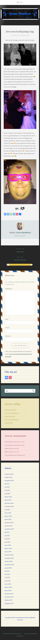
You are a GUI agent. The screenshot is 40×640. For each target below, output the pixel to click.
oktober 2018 (8, 561)
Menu (21, 2)
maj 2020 (7, 509)
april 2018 (7, 581)
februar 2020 (8, 516)
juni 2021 (7, 487)
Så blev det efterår (10, 416)
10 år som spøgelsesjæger (12, 419)
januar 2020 (8, 519)
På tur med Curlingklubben (12, 413)
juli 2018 (7, 571)
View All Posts (20, 236)
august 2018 (8, 568)
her (15, 87)
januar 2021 (8, 500)
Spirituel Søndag (20, 258)
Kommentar (9, 289)
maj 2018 (7, 577)
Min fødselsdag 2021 (10, 410)
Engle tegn (20, 250)
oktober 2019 (8, 526)
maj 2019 (7, 539)
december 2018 (9, 555)
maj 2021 (7, 490)
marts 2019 (8, 545)
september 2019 (9, 529)
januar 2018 (8, 590)
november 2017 (9, 597)
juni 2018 (7, 574)
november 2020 (9, 506)
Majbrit (7, 448)
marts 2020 (8, 513)
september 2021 (9, 480)
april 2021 (7, 493)
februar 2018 (8, 587)
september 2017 (9, 603)
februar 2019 (8, 548)
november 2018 (9, 558)
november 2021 (9, 474)
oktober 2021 (8, 477)
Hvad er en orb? (20, 442)
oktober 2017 (8, 600)
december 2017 (9, 593)
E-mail (7, 328)
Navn (6, 319)
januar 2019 (8, 551)
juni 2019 (7, 535)
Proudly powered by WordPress (12, 633)
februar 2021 (8, 497)
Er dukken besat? (20, 455)
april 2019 (7, 542)
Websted (8, 336)
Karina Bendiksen (23, 232)
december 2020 (9, 503)
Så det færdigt (8, 423)
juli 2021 (7, 484)
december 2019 (9, 522)
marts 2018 (8, 584)
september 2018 (9, 564)
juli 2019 (7, 532)
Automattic (20, 636)
